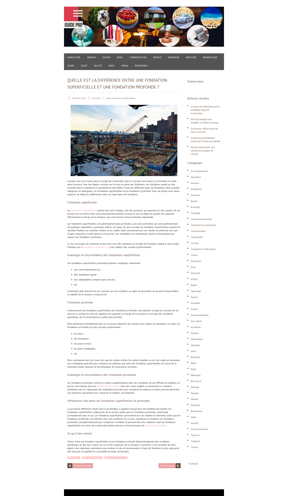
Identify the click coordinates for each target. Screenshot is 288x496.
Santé (84, 65)
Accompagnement (199, 171)
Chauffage (195, 213)
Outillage (195, 387)
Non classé (196, 381)
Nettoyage (195, 375)
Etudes (194, 285)
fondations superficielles (117, 458)
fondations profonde (93, 458)
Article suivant (167, 465)
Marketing (195, 357)
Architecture (196, 189)
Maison (106, 57)
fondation (75, 458)
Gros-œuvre (196, 321)
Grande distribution (199, 315)
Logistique (195, 345)
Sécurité (194, 423)
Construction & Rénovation (123, 98)
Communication (138, 57)
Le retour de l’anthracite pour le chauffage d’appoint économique (205, 110)
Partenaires (141, 65)
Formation (195, 303)
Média (193, 363)
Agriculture (73, 57)
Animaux (91, 57)
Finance (157, 57)
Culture (194, 255)
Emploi (124, 65)
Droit (112, 65)
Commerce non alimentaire (203, 225)
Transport (195, 441)
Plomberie (195, 405)
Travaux (194, 447)
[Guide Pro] (144, 8)
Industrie (191, 57)
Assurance (195, 195)
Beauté (98, 65)
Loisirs (70, 65)
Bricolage (195, 207)
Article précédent (82, 465)
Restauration (196, 411)
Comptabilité (197, 237)
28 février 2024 (79, 98)
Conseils (195, 243)
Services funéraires (199, 429)
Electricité (195, 273)
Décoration (196, 261)
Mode (120, 57)
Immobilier (173, 57)
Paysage (194, 393)
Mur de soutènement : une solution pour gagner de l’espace (203, 150)
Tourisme (195, 435)
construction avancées (155, 425)
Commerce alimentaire (201, 219)
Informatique (210, 57)
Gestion (194, 309)
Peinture (194, 399)
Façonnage (196, 291)
